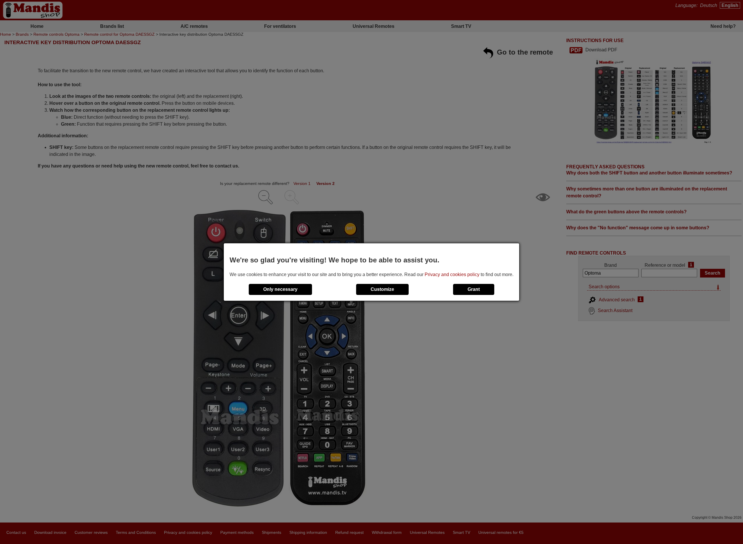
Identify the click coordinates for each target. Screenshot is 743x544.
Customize (382, 289)
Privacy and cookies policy (452, 274)
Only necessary (280, 289)
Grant (474, 289)
